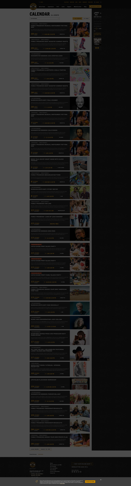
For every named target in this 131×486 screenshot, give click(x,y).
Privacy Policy (62, 483)
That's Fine (90, 481)
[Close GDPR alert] (100, 479)
